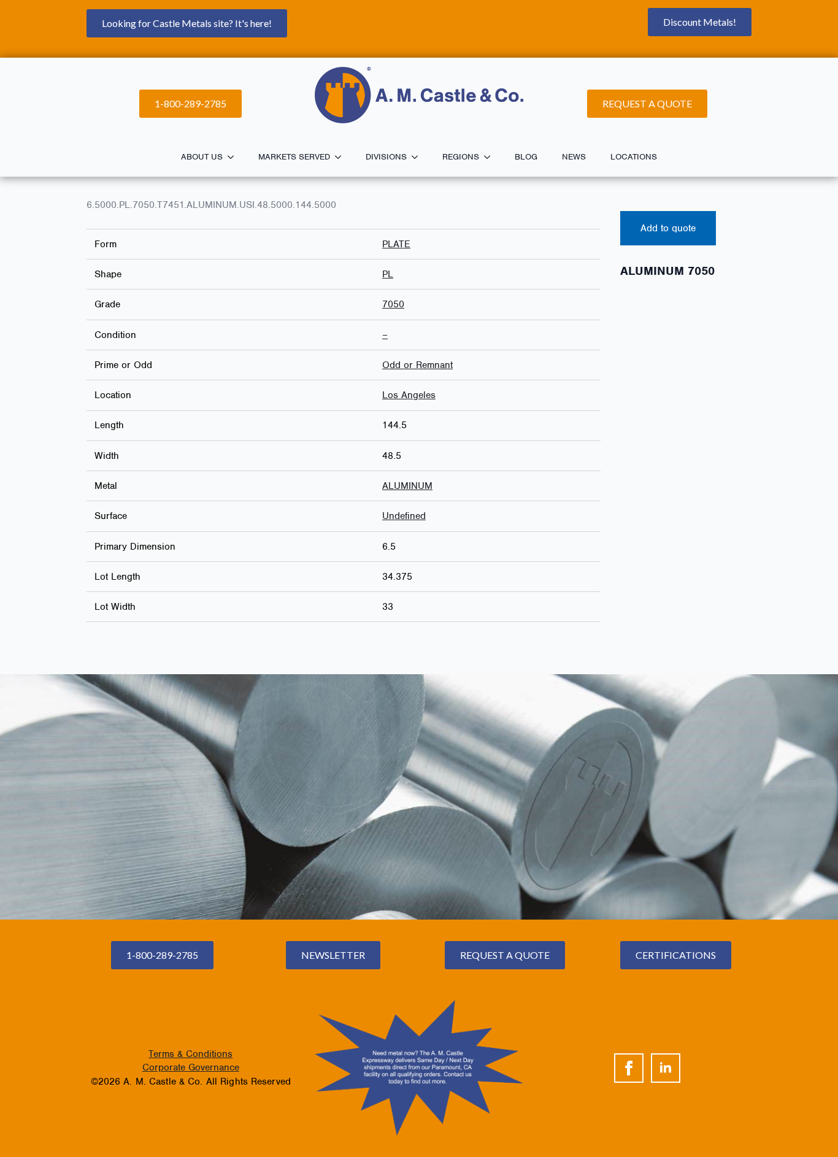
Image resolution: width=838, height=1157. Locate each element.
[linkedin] (665, 1068)
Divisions (386, 157)
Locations (633, 157)
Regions (460, 157)
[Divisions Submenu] (418, 157)
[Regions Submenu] (490, 157)
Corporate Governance (190, 1067)
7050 (393, 304)
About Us (202, 157)
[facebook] (629, 1068)
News (574, 157)
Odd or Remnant (417, 365)
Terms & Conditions (190, 1054)
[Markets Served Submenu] (341, 157)
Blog (526, 157)
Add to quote (668, 228)
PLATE (396, 244)
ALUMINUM (407, 486)
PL (387, 274)
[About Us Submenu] (234, 157)
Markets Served (294, 157)
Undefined (404, 516)
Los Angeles (409, 395)
